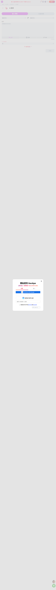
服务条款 (30, 304)
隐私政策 (35, 304)
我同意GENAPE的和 (29, 304)
